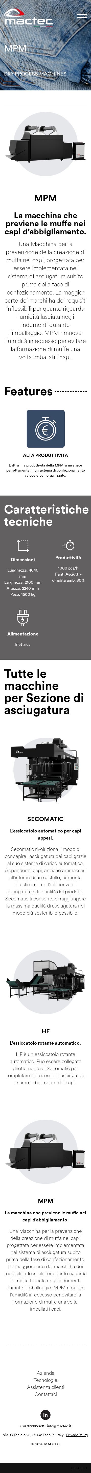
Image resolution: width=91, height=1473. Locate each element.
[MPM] (45, 1151)
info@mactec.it (59, 1426)
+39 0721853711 (32, 1426)
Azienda (45, 1373)
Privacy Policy (77, 1435)
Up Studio (79, 1468)
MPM (45, 1201)
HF (46, 1031)
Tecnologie (45, 1380)
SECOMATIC (45, 819)
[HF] (45, 982)
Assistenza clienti (45, 1387)
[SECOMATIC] (45, 770)
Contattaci (45, 1394)
